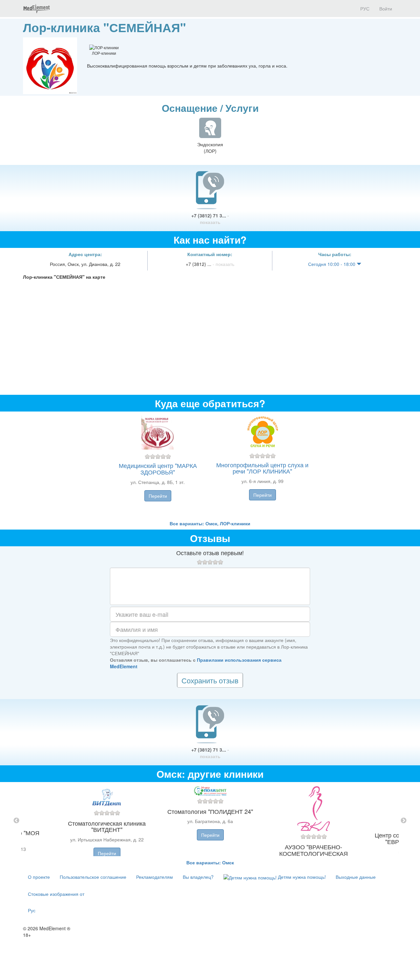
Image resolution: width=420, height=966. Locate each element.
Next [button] (403, 820)
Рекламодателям (154, 877)
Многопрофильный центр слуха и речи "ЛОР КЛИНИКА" (262, 467)
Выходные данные (356, 877)
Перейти (158, 496)
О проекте (39, 877)
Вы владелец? (198, 877)
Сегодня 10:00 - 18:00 (332, 264)
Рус (31, 910)
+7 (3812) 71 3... (210, 218)
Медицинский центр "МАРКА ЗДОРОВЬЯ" (158, 468)
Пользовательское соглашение (93, 877)
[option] (210, 820)
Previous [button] (16, 820)
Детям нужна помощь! (301, 877)
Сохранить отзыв (210, 680)
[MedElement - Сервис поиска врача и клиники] (36, 8)
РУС (364, 8)
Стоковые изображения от (56, 894)
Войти (385, 8)
